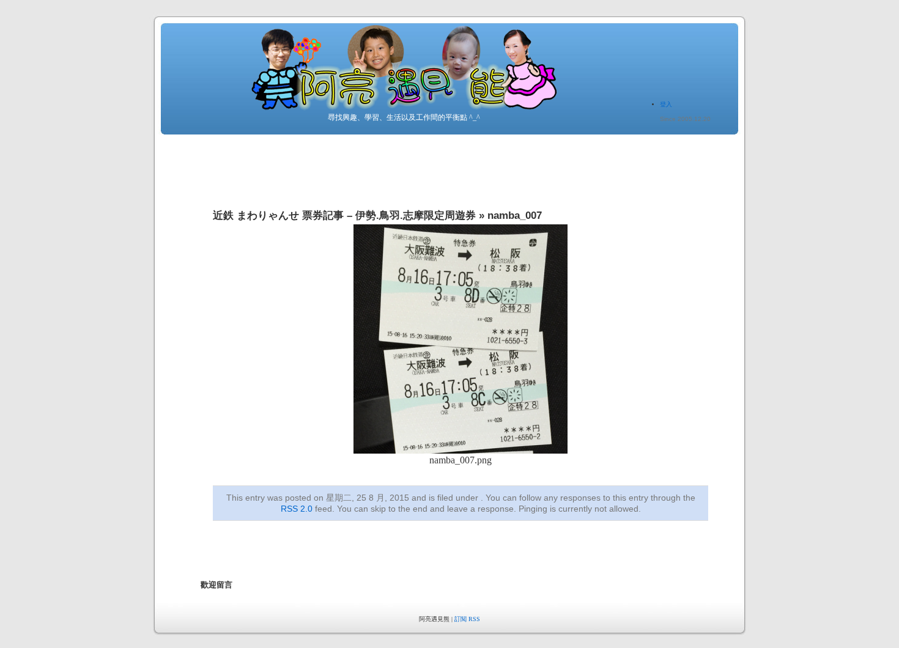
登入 (666, 104)
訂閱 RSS (467, 619)
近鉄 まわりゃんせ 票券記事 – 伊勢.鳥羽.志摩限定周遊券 (344, 215)
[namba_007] (460, 450)
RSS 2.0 (297, 509)
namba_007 (514, 215)
